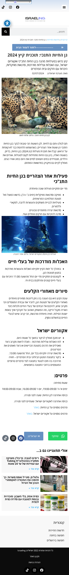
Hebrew (10, 2)
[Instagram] (10, 7)
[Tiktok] (3, 7)
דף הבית (64, 39)
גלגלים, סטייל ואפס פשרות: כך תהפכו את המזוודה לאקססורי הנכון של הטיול (21, 480)
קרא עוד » (34, 468)
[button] (64, 7)
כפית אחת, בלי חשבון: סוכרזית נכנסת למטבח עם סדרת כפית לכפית (21, 499)
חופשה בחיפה (57, 535)
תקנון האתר (34, 556)
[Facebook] (17, 7)
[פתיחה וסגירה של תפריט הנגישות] (7, 23)
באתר (36, 407)
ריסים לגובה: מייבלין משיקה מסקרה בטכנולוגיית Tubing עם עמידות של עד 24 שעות (22, 461)
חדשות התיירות (53, 39)
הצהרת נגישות (34, 562)
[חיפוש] (6, 32)
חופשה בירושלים (55, 540)
